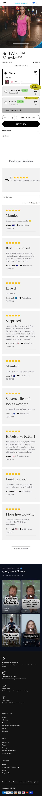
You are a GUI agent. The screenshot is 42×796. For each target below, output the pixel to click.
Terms (10, 782)
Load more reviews (21, 548)
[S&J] (21, 3)
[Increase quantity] (13, 117)
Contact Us (5, 782)
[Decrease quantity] (4, 117)
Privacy (15, 782)
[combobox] (15, 82)
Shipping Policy (34, 782)
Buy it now (21, 124)
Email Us (4, 703)
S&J (14, 788)
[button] (37, 3)
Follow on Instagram (11, 575)
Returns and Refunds (23, 782)
